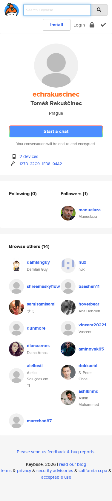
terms (6, 470)
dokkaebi (88, 365)
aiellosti (35, 365)
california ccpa (93, 470)
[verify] (103, 25)
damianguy (38, 262)
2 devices (28, 156)
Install (56, 24)
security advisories (54, 470)
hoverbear (89, 304)
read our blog (72, 464)
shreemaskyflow (43, 286)
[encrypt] (92, 25)
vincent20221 (92, 325)
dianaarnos (38, 345)
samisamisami (41, 304)
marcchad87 (39, 421)
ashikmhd (89, 391)
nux (82, 262)
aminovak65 (91, 349)
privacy (24, 470)
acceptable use (56, 477)
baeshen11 (89, 286)
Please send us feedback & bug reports (55, 452)
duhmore (36, 328)
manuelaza (90, 210)
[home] (11, 8)
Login (79, 25)
